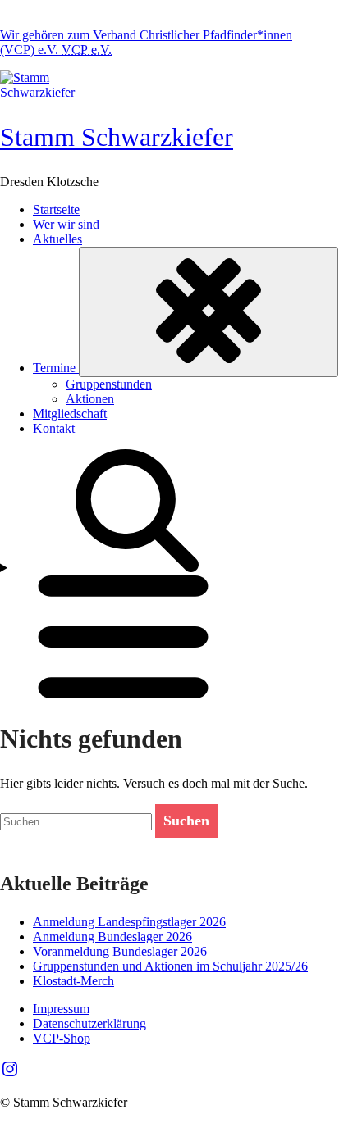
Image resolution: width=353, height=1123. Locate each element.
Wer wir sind (66, 224)
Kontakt (54, 428)
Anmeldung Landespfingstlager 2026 (129, 922)
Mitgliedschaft (70, 414)
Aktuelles (57, 239)
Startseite (56, 209)
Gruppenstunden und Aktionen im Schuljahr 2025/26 (170, 966)
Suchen (186, 820)
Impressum (61, 1009)
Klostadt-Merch (73, 981)
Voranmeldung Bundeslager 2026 (120, 951)
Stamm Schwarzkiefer (116, 137)
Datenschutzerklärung (89, 1023)
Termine (56, 368)
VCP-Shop (61, 1038)
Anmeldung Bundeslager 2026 (112, 936)
